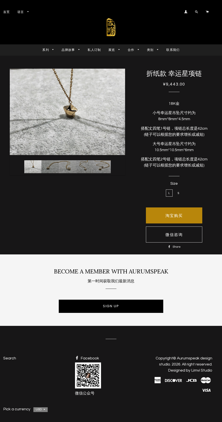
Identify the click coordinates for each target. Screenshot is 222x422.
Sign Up (111, 306)
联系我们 (173, 50)
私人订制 (94, 50)
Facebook (89, 358)
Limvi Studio (201, 370)
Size (174, 183)
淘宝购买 (174, 215)
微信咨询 (174, 234)
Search (9, 358)
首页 (6, 12)
